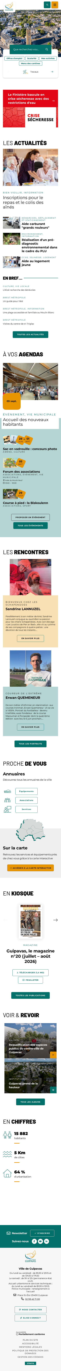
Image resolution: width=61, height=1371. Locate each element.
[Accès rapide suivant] (52, 72)
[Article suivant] (55, 920)
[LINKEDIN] (46, 1241)
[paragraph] (30, 167)
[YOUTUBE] (40, 1241)
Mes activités (48, 58)
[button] (47, 4)
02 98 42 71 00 (32, 1299)
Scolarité (31, 58)
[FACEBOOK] (34, 1241)
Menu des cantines (30, 63)
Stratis (30, 1363)
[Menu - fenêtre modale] (54, 4)
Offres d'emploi (14, 58)
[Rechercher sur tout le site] (46, 49)
